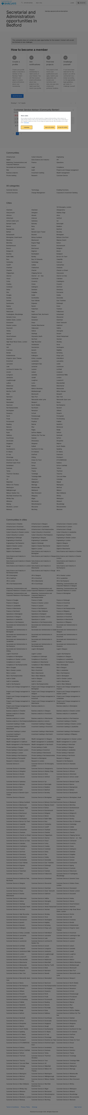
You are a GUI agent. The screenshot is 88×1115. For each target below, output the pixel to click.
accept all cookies (62, 127)
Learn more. (26, 122)
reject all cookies (49, 127)
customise (26, 127)
